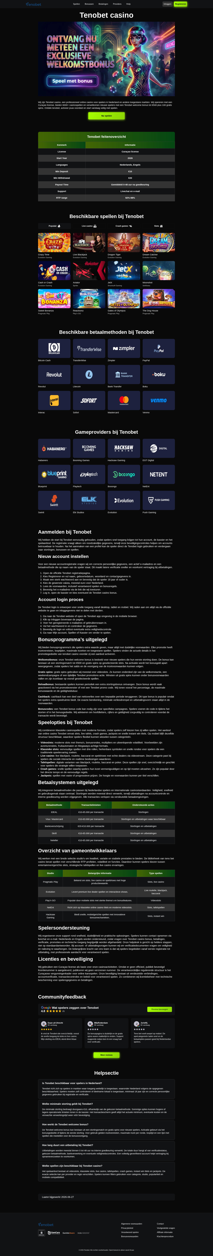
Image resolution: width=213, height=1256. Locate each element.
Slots (156, 226)
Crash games (122, 226)
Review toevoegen (159, 1009)
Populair (53, 226)
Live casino (87, 226)
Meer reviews (106, 1055)
